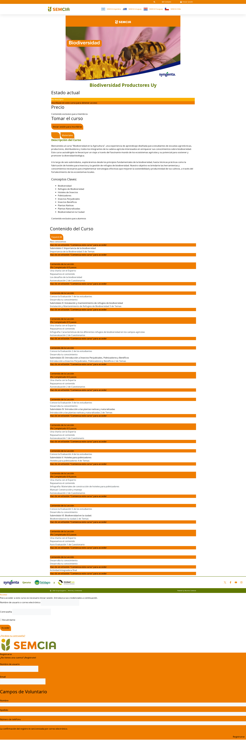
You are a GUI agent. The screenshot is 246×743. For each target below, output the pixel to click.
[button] (154, 2)
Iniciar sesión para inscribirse (67, 126)
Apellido (4, 709)
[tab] (55, 135)
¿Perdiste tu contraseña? (12, 635)
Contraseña (6, 611)
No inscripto (57, 99)
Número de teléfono (10, 719)
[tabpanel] (123, 176)
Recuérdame (8, 619)
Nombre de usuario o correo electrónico (20, 602)
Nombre (4, 700)
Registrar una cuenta (10, 660)
